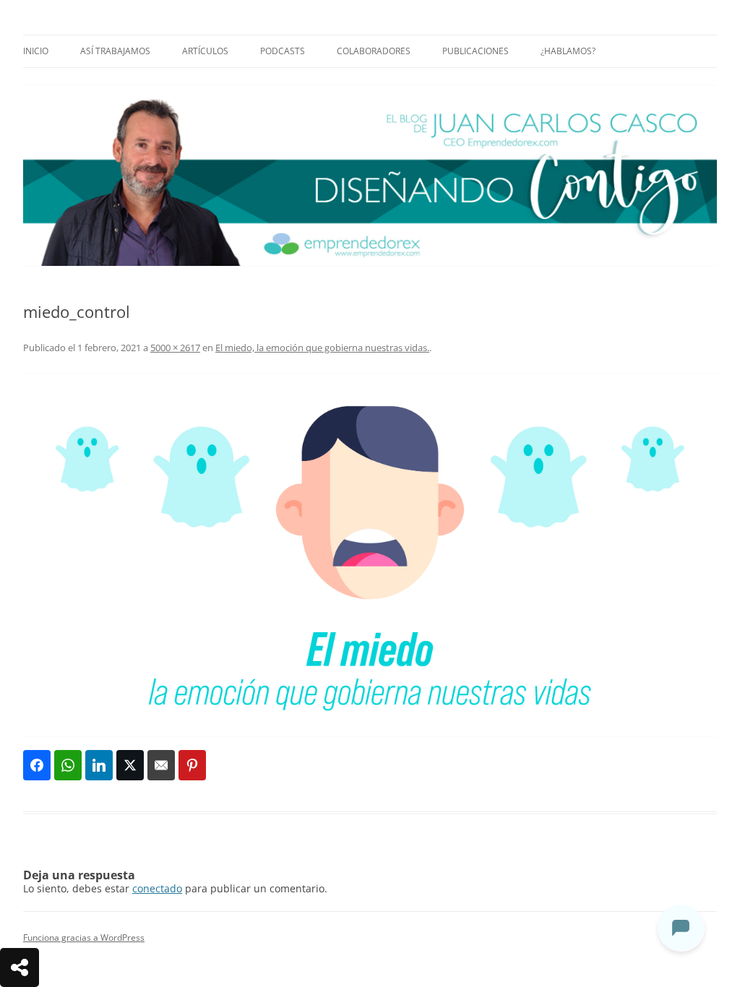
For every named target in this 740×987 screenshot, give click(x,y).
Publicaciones (475, 51)
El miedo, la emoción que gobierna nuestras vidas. (322, 347)
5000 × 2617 (175, 347)
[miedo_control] (370, 555)
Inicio (35, 51)
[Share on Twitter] (130, 765)
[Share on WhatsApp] (68, 765)
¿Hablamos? (568, 51)
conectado (157, 888)
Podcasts (282, 51)
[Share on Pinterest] (192, 765)
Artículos (205, 51)
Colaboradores (373, 51)
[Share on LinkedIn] (99, 765)
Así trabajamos (115, 51)
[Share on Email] (161, 765)
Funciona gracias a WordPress (84, 937)
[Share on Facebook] (37, 765)
